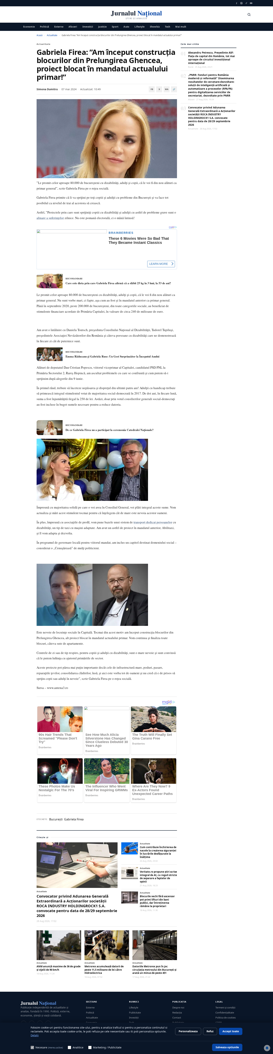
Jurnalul (38, 1003)
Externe (58, 26)
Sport (115, 26)
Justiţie (102, 26)
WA (166, 89)
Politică (44, 26)
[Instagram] (241, 3)
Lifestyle (139, 26)
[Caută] (249, 14)
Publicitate (135, 1012)
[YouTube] (251, 3)
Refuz (210, 1031)
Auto (126, 26)
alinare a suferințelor (50, 218)
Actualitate (52, 35)
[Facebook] (236, 3)
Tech (167, 26)
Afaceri (73, 26)
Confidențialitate (224, 1012)
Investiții (87, 26)
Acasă (39, 35)
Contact (176, 1017)
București (56, 819)
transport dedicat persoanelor (153, 522)
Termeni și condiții (225, 1007)
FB (152, 89)
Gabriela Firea (74, 819)
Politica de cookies (225, 1017)
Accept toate (230, 1031)
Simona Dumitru (47, 89)
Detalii (35, 1035)
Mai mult (180, 26)
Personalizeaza (188, 1031)
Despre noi (178, 1007)
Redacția (177, 1012)
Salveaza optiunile (227, 1047)
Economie (29, 26)
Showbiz (155, 26)
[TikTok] (246, 3)
